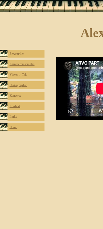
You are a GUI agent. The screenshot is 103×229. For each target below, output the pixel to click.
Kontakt (15, 106)
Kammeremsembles (22, 64)
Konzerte (15, 95)
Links (13, 116)
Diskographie (18, 85)
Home (13, 127)
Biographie (17, 53)
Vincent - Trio (18, 74)
